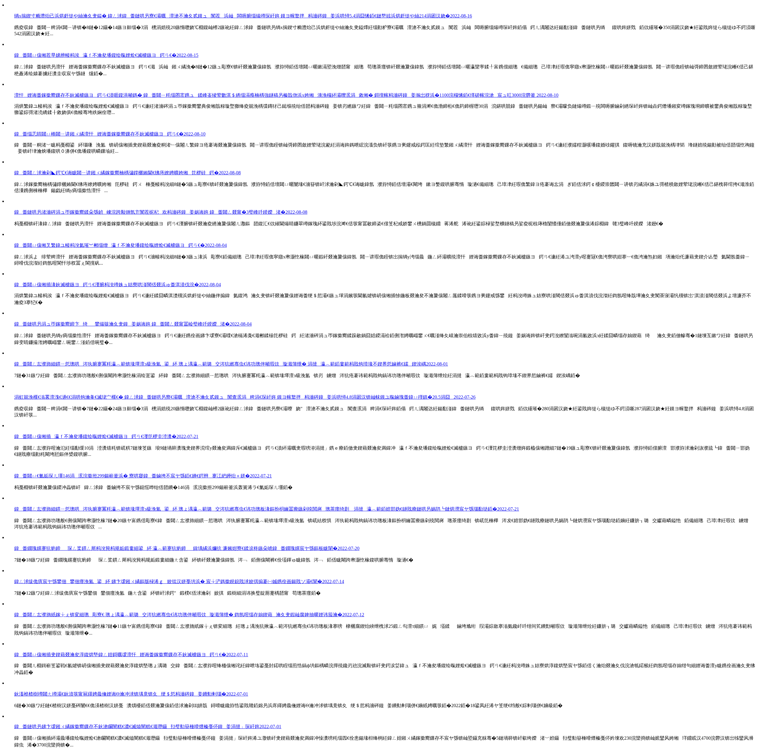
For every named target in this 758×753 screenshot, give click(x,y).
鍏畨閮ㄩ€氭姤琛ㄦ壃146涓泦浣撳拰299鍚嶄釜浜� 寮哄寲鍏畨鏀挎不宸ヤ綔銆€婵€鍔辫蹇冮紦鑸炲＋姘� (143, 475)
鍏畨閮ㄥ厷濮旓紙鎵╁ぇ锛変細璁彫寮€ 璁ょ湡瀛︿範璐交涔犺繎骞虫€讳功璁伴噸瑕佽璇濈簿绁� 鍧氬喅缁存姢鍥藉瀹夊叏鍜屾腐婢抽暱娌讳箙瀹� (189, 614)
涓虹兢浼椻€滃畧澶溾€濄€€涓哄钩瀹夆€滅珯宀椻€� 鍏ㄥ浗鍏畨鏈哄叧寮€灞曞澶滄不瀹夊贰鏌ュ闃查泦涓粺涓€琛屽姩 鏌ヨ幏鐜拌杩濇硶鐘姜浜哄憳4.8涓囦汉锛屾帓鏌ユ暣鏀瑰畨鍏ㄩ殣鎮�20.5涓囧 (245, 397)
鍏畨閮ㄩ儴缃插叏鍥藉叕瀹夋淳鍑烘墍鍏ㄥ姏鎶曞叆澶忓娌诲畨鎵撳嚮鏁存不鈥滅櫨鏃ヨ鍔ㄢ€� (131, 654)
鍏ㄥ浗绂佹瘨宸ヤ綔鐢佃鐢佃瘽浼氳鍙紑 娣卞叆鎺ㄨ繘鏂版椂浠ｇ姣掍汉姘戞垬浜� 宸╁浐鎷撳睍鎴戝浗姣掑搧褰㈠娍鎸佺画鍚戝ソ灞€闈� (179, 581)
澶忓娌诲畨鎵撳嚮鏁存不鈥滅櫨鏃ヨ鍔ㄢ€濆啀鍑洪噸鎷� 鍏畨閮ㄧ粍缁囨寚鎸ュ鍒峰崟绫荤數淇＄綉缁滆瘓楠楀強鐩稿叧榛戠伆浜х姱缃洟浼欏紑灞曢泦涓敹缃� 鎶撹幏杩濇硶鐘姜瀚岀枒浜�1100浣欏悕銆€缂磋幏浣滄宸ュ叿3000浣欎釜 (286, 95)
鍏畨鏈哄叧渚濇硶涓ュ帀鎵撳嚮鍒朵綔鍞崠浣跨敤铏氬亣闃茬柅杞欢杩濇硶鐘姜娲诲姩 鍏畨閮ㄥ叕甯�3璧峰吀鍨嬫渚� (160, 212)
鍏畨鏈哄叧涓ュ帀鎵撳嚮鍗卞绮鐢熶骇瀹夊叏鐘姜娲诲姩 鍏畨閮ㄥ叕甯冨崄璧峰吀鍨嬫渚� (133, 323)
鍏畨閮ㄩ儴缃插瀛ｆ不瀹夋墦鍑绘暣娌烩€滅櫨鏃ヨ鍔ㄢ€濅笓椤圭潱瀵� (106, 436)
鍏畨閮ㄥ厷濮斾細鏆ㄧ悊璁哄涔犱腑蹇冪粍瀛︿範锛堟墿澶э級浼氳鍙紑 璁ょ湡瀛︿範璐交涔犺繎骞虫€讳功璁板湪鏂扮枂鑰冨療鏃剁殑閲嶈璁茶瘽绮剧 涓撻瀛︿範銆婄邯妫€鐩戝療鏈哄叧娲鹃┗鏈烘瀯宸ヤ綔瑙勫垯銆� (266, 508)
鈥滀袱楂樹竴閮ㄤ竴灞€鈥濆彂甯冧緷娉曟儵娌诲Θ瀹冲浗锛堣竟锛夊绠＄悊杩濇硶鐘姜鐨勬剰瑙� (131, 693)
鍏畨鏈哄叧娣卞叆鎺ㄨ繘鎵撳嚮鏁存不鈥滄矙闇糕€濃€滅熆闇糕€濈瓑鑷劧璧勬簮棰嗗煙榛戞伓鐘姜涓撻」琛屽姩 (147, 726)
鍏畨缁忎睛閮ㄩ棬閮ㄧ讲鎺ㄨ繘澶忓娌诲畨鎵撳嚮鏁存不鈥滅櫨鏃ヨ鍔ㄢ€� (109, 133)
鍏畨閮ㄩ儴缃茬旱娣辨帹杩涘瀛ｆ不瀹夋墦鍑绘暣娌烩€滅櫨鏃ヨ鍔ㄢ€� (106, 55)
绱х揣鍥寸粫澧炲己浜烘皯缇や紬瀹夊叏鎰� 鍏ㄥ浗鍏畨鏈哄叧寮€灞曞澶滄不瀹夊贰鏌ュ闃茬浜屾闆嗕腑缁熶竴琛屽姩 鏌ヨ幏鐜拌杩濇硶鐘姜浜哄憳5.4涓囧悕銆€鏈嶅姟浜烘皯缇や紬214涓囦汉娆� (243, 15)
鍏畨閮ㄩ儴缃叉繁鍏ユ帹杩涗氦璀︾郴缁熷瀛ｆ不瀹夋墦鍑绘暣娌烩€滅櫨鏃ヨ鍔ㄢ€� (120, 245)
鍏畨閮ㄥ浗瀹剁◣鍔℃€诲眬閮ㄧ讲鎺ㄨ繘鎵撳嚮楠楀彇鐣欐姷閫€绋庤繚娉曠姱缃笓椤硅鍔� (127, 172)
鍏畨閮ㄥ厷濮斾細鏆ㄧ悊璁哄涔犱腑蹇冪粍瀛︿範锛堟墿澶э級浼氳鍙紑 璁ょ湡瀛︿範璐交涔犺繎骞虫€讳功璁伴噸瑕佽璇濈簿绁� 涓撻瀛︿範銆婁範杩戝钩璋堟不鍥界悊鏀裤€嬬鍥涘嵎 (231, 363)
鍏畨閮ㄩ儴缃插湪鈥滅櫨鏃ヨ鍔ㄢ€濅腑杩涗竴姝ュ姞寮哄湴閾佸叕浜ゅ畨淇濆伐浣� (117, 284)
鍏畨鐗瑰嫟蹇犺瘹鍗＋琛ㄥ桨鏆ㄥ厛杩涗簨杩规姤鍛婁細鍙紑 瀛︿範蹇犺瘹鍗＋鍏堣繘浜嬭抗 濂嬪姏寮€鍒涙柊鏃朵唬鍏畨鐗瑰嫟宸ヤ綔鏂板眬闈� (186, 548)
